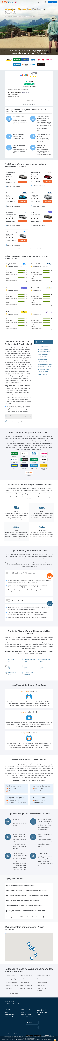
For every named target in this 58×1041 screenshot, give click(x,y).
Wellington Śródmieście (12, 985)
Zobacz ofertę (22, 182)
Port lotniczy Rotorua (42, 985)
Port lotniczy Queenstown (43, 975)
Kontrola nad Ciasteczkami (27, 1016)
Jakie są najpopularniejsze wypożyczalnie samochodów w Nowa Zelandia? (26, 890)
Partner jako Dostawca (26, 1014)
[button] (29, 944)
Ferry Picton (9, 988)
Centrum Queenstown (26, 985)
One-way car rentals (43, 371)
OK (55, 1039)
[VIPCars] (5, 16)
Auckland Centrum (26, 979)
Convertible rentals (43, 359)
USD (24, 2)
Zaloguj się (52, 2)
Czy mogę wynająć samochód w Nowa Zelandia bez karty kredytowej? (25, 917)
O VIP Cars (7, 1009)
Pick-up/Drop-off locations (44, 366)
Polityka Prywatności (9, 1033)
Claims (38, 1014)
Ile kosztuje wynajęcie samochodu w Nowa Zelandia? (20, 885)
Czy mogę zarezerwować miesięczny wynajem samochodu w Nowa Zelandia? (27, 895)
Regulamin (16, 1033)
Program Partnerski (9, 1014)
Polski (18, 2)
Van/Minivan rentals (43, 354)
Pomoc (43, 2)
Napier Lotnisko (25, 982)
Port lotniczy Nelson (42, 982)
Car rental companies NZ (44, 349)
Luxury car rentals (42, 356)
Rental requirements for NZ (45, 364)
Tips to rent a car (42, 361)
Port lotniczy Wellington (12, 979)
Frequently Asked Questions (42, 375)
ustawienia (49, 1039)
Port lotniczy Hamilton (26, 988)
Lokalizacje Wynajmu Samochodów (42, 1009)
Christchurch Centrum (42, 979)
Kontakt (6, 1012)
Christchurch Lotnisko (26, 975)
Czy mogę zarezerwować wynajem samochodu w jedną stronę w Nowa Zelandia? (25, 911)
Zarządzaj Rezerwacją (33, 2)
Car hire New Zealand (43, 346)
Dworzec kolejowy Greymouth (41, 989)
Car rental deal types (43, 369)
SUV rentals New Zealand (44, 351)
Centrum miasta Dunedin (12, 993)
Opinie (22, 1012)
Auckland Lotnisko (10, 975)
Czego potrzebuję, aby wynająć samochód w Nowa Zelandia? (23, 900)
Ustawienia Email (9, 1016)
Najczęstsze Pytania (42, 1012)
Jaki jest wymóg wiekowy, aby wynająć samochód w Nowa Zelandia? (24, 905)
